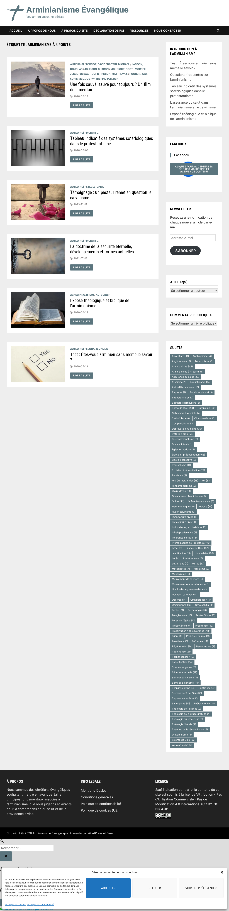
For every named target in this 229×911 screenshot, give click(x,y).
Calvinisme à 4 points (186, 413)
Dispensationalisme (185, 439)
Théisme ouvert (205, 703)
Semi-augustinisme (185, 677)
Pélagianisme (182, 615)
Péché (178, 610)
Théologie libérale (184, 724)
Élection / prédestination (188, 454)
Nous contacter (167, 30)
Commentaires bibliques (191, 315)
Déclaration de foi (108, 30)
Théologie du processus (187, 719)
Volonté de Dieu (183, 739)
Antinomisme (204, 361)
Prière (177, 636)
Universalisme (182, 734)
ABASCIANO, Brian (82, 294)
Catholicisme (181, 418)
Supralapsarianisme (185, 698)
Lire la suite (83, 105)
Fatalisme (179, 475)
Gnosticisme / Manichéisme (189, 496)
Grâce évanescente (201, 501)
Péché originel (198, 610)
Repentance (181, 651)
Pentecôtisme (205, 615)
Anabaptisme (202, 356)
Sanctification (182, 662)
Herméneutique (183, 506)
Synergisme (181, 703)
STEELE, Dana (95, 186)
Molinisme (201, 568)
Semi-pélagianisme (185, 682)
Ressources (139, 30)
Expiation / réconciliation (188, 470)
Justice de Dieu (197, 548)
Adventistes (180, 356)
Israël (177, 548)
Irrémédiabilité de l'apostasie (191, 542)
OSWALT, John (89, 73)
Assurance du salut (185, 376)
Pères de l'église (183, 620)
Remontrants (205, 646)
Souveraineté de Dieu (187, 693)
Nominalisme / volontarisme (190, 589)
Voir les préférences (201, 888)
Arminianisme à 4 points (187, 371)
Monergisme (181, 574)
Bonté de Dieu (183, 407)
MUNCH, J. (92, 132)
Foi (206, 480)
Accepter (108, 888)
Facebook (178, 144)
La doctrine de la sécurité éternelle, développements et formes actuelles (102, 249)
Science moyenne (184, 667)
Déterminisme (182, 433)
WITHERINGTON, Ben (105, 78)
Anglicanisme (181, 361)
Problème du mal (198, 636)
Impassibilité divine (184, 522)
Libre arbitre (204, 553)
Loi (175, 558)
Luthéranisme (193, 558)
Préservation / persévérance (191, 630)
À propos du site (74, 30)
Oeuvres (179, 599)
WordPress (95, 833)
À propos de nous (42, 30)
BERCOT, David (95, 64)
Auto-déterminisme (185, 387)
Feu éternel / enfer (185, 480)
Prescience (204, 625)
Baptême (179, 392)
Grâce (178, 501)
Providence (180, 641)
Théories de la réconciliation (190, 729)
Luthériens (180, 563)
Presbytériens (182, 625)
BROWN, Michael (118, 64)
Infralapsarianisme (184, 532)
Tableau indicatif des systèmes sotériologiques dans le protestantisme (193, 91)
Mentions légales (93, 790)
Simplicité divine (183, 687)
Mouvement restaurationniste (190, 584)
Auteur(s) (77, 64)
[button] (222, 872)
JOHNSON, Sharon (96, 68)
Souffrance (206, 687)
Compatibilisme (183, 423)
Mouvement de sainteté (187, 579)
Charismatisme (204, 418)
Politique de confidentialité (40, 904)
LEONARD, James (97, 348)
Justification (181, 553)
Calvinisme (206, 407)
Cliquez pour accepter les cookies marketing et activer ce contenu (194, 169)
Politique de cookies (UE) (100, 810)
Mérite (198, 563)
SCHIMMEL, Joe (80, 78)
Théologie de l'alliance (186, 708)
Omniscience (181, 604)
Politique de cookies (15, 904)
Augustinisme (200, 382)
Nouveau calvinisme (185, 594)
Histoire (205, 506)
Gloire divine (181, 490)
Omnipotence (200, 599)
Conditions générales (97, 797)
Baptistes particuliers (186, 402)
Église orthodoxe (183, 449)
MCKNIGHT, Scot (122, 68)
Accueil (15, 30)
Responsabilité (183, 656)
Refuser (155, 888)
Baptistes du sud (201, 392)
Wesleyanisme (182, 745)
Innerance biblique (184, 537)
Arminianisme (182, 366)
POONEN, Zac (138, 73)
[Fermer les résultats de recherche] (6, 856)
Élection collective (184, 459)
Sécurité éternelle (184, 672)
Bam (110, 833)
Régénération (182, 646)
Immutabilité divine (184, 516)
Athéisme (179, 382)
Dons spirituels (182, 444)
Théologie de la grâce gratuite (191, 713)
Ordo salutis (204, 604)
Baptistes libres (182, 397)
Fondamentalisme (184, 485)
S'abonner (185, 251)
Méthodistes (181, 568)
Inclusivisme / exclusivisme (189, 527)
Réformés (200, 641)
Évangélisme (181, 465)
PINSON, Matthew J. (114, 73)
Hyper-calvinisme (183, 511)
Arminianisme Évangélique (77, 9)
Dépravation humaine (187, 428)
